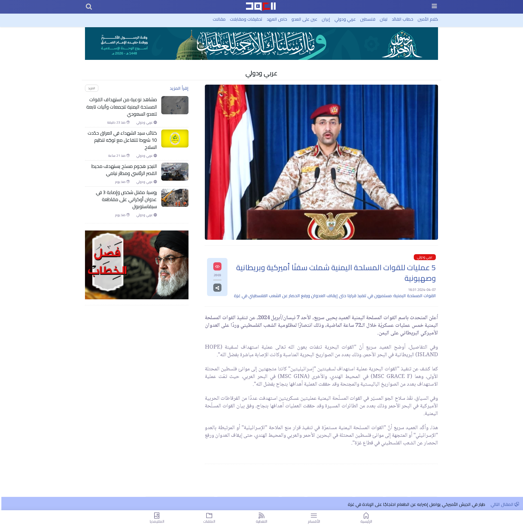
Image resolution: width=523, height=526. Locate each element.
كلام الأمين (428, 19)
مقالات (219, 19)
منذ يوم (120, 181)
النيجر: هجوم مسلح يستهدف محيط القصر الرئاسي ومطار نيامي (124, 170)
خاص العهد (277, 19)
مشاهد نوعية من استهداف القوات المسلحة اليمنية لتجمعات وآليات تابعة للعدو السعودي (121, 107)
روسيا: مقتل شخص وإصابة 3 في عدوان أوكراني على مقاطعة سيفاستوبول (126, 199)
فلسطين (367, 19)
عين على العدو (304, 19)
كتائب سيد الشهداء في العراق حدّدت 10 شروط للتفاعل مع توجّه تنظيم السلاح (122, 140)
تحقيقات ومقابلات (246, 19)
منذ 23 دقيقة (116, 122)
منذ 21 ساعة (117, 155)
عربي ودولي (345, 19)
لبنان (383, 19)
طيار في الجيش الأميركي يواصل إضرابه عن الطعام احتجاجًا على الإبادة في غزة (416, 504)
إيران (326, 19)
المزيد (91, 88)
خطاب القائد (402, 19)
